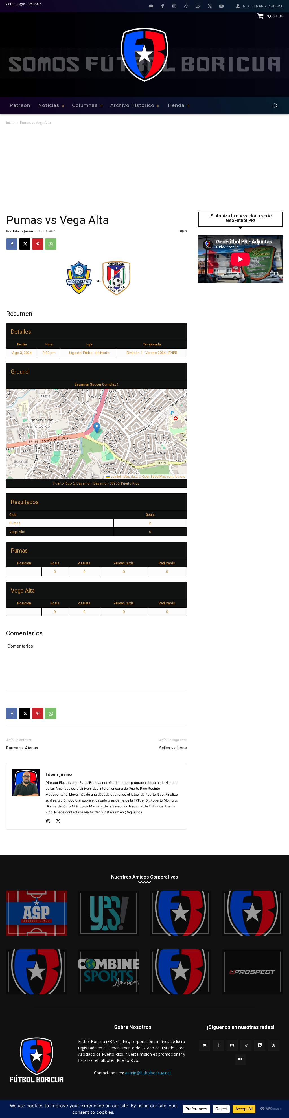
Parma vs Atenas (22, 748)
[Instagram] (174, 6)
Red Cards (167, 563)
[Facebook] (162, 6)
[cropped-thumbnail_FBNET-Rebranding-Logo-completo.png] (252, 913)
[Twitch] (198, 6)
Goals (54, 563)
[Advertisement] (144, 168)
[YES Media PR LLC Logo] (108, 913)
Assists (84, 563)
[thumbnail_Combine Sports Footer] (108, 971)
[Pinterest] (37, 244)
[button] (274, 105)
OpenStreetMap (154, 476)
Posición (24, 563)
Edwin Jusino (23, 231)
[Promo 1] (36, 913)
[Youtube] (221, 6)
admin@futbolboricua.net (148, 1072)
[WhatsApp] (50, 244)
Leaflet (115, 476)
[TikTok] (186, 6)
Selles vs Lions (173, 748)
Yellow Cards (123, 563)
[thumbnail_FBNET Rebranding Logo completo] (180, 913)
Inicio (10, 122)
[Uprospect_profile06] (252, 971)
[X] (210, 6)
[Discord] (151, 6)
